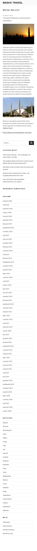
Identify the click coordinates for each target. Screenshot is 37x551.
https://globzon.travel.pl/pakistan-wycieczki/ (17, 132)
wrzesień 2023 (8, 266)
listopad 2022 (7, 300)
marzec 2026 (7, 212)
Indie (4, 445)
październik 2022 (8, 304)
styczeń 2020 (7, 365)
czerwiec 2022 (7, 319)
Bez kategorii (7, 430)
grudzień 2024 (7, 243)
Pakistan (6, 487)
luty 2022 (6, 334)
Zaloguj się (6, 522)
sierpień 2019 (7, 369)
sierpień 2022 (7, 312)
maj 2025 (6, 235)
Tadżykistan (7, 495)
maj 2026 (6, 205)
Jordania (5, 457)
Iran (4, 449)
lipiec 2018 (6, 396)
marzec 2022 (7, 331)
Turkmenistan (7, 499)
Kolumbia (6, 464)
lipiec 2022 (6, 315)
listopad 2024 (7, 247)
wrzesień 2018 (8, 388)
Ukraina (5, 503)
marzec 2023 (7, 285)
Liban (4, 472)
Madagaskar (7, 476)
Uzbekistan (6, 506)
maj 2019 (6, 373)
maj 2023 (6, 281)
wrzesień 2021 (7, 350)
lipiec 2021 (6, 357)
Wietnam (6, 510)
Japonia (5, 453)
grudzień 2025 (7, 220)
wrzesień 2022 (8, 308)
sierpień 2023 (7, 270)
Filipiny (5, 438)
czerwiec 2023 (7, 277)
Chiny (4, 434)
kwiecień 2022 (7, 327)
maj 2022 (6, 323)
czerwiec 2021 (7, 361)
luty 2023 (6, 289)
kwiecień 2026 (8, 209)
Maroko (5, 480)
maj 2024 (6, 254)
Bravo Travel (13, 2)
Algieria (5, 423)
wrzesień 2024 (8, 251)
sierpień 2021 (7, 354)
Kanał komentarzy (9, 530)
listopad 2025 (7, 224)
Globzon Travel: (8, 128)
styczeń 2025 (7, 239)
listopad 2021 (7, 342)
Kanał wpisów (7, 526)
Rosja (4, 491)
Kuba (4, 468)
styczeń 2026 (7, 216)
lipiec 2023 (6, 273)
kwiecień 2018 (7, 407)
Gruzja (5, 442)
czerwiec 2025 (8, 231)
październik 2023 (8, 262)
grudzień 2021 (7, 338)
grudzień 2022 (7, 296)
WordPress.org (8, 533)
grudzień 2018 (7, 380)
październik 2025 (8, 228)
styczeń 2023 (7, 292)
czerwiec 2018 (7, 399)
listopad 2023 (7, 258)
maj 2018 (6, 403)
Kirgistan (6, 461)
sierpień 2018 (7, 392)
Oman (5, 484)
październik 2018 (8, 384)
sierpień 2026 (7, 201)
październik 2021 (8, 346)
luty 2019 (6, 377)
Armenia (5, 426)
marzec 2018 (7, 411)
